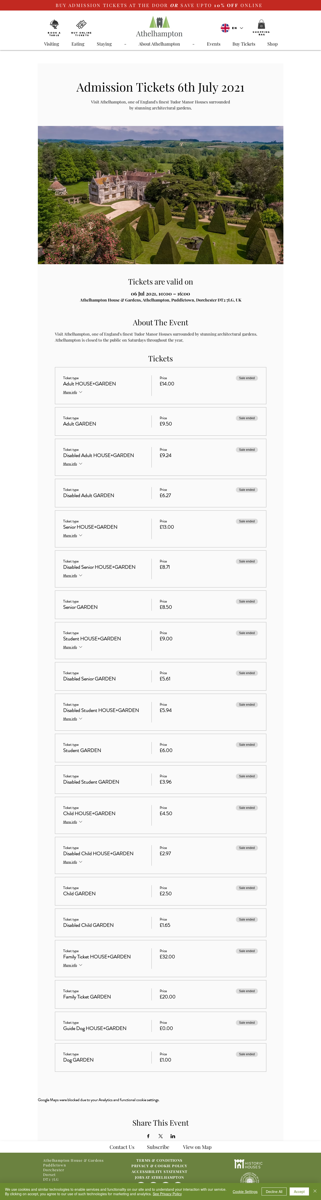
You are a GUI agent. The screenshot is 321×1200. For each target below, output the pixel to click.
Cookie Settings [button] (245, 1191)
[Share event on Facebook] (148, 1136)
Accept (299, 1191)
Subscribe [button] (158, 1146)
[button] (261, 24)
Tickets (82, 35)
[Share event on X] (160, 1136)
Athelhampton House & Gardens (73, 1160)
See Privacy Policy (167, 1193)
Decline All (274, 1191)
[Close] (315, 1191)
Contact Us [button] (122, 1146)
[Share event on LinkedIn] (173, 1136)
